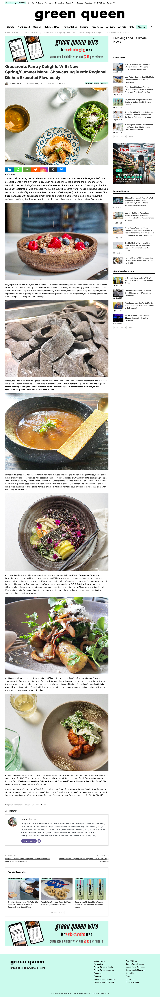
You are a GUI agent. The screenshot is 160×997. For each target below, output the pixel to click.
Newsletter (59, 3)
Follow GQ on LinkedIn (103, 967)
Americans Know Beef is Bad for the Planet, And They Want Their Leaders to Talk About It (139, 305)
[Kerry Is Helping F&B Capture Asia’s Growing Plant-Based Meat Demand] (118, 260)
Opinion (37, 27)
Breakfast (89, 83)
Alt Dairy (110, 27)
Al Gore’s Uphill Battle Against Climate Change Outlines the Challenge (137, 318)
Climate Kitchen (132, 982)
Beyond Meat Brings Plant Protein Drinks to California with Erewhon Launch (138, 102)
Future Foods (46, 878)
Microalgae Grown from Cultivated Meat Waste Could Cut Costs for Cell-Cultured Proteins (139, 127)
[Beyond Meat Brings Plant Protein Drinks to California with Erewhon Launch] (90, 889)
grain (52, 590)
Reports (31, 3)
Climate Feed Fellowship (104, 979)
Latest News (99, 961)
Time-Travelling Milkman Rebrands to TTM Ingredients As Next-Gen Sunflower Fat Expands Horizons (139, 114)
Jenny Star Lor (28, 819)
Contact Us (111, 3)
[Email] (27, 169)
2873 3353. (98, 795)
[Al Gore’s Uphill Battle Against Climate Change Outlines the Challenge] (118, 318)
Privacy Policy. (95, 993)
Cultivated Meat (52, 27)
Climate (10, 27)
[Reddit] (35, 169)
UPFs (131, 27)
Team (128, 976)
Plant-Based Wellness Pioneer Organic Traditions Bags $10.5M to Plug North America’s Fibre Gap (139, 89)
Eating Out (104, 83)
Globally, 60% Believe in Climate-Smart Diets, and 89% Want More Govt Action (138, 292)
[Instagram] (44, 169)
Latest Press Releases (135, 967)
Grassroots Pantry (59, 185)
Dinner (96, 83)
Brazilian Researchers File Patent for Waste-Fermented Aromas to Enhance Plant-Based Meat (139, 66)
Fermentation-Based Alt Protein (16, 878)
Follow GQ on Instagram (104, 970)
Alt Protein (79, 878)
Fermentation (70, 27)
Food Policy (97, 27)
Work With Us (99, 3)
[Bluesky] (61, 169)
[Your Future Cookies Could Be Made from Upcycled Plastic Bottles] (57, 889)
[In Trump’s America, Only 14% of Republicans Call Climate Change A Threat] (118, 280)
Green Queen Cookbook (104, 982)
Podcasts (39, 3)
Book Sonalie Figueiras (135, 970)
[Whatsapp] (18, 169)
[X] (53, 169)
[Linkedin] (9, 169)
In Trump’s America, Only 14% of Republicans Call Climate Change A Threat (139, 280)
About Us (88, 3)
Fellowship (49, 3)
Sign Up (141, 27)
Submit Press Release (74, 3)
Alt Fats (122, 27)
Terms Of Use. (104, 993)
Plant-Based (24, 27)
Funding (84, 27)
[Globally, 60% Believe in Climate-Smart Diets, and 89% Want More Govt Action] (118, 293)
